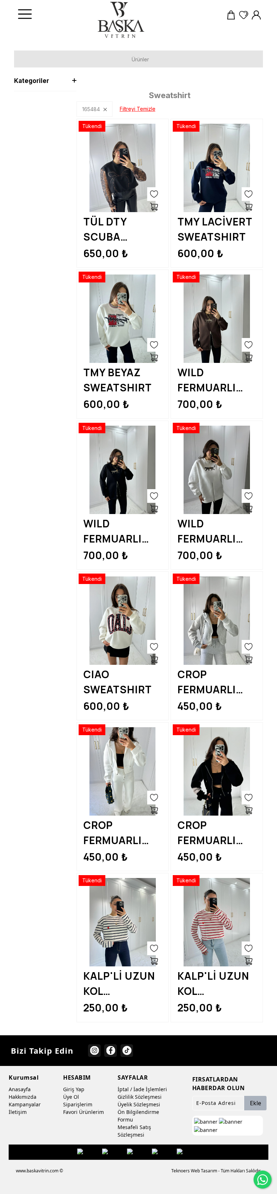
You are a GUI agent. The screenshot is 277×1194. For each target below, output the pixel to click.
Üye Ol (71, 1096)
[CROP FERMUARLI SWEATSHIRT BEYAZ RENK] (123, 771)
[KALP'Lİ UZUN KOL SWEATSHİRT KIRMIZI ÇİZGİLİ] (217, 922)
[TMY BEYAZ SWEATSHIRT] (123, 319)
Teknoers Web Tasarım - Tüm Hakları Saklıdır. (216, 1171)
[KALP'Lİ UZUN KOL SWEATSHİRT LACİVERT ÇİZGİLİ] (123, 922)
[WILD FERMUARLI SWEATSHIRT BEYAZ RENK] (217, 470)
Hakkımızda (22, 1096)
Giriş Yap (73, 1089)
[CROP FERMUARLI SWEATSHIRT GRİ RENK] (217, 620)
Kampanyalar (25, 1104)
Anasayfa (20, 1089)
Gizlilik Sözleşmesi (140, 1096)
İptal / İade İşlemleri (142, 1089)
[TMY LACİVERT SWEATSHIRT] (217, 168)
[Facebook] (110, 1050)
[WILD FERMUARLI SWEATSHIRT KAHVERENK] (217, 319)
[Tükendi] (154, 206)
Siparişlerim (77, 1104)
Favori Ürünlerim (83, 1112)
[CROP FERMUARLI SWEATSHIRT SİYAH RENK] (217, 771)
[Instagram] (94, 1050)
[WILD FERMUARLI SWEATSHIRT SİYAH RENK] (123, 470)
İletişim (18, 1112)
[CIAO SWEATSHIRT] (123, 620)
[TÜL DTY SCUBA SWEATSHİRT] (123, 168)
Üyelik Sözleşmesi (139, 1104)
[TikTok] (126, 1050)
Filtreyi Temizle (137, 109)
